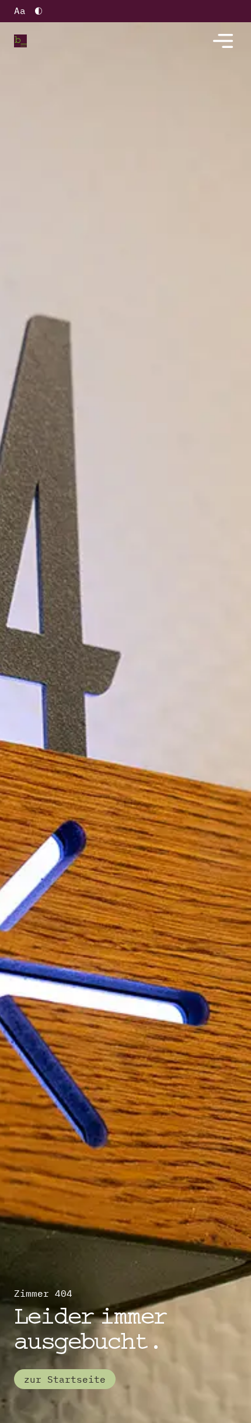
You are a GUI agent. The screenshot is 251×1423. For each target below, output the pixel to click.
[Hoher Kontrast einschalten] (38, 11)
